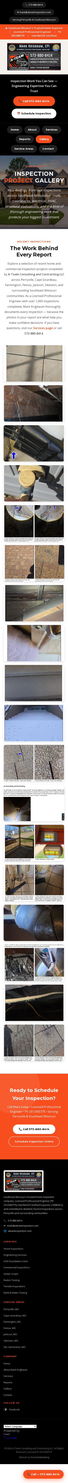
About (32, 129)
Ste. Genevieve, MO (14, 1347)
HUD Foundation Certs (16, 1261)
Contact (48, 148)
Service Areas (23, 148)
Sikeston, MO (11, 1340)
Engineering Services (15, 1255)
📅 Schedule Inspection (34, 113)
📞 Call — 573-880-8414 (43, 1474)
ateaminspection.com (20, 1231)
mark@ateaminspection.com (22, 1225)
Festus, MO (10, 1328)
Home (15, 129)
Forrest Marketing (40, 1457)
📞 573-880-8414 (34, 4)
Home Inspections (13, 1248)
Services (51, 129)
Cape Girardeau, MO (15, 1315)
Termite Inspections (14, 1286)
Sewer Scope (11, 1273)
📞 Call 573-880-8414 (34, 101)
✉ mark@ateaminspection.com (34, 12)
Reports (24, 139)
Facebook (12, 1409)
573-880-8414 (15, 1220)
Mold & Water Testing (15, 1292)
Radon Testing (11, 1280)
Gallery (44, 139)
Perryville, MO (11, 1309)
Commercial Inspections (17, 1267)
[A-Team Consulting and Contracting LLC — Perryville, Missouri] (34, 56)
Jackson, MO (10, 1334)
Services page (43, 328)
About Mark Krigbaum (15, 1369)
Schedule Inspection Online (34, 1141)
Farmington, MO (12, 1321)
